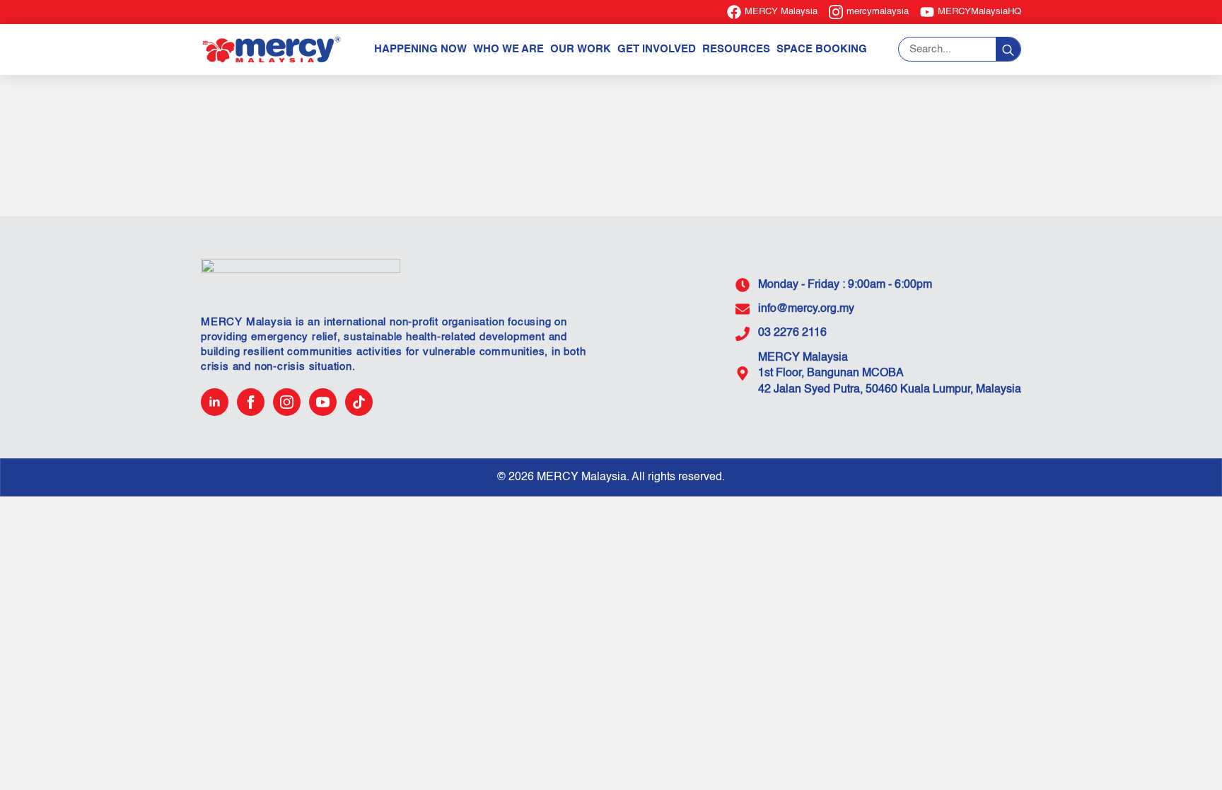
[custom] (359, 402)
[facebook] (250, 402)
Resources (736, 49)
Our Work (580, 49)
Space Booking (821, 49)
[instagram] (287, 402)
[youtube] (323, 402)
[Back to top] (1186, 754)
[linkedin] (214, 402)
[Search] (1008, 49)
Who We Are (508, 49)
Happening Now (420, 49)
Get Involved (656, 49)
